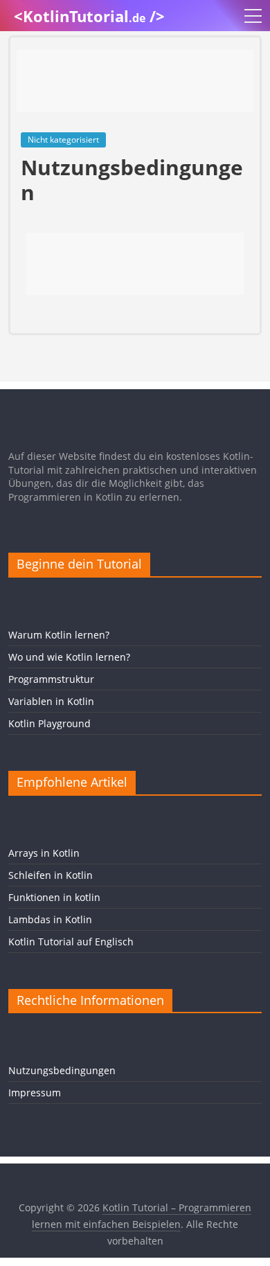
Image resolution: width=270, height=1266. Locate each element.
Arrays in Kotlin (44, 852)
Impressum (34, 1092)
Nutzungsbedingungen (62, 1070)
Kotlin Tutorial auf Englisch (71, 941)
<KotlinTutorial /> (89, 16)
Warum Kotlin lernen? (58, 634)
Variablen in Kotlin (51, 701)
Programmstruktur (51, 679)
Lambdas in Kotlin (50, 919)
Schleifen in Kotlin (50, 875)
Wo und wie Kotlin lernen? (69, 656)
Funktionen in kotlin (54, 897)
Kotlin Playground (49, 723)
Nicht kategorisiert (63, 139)
